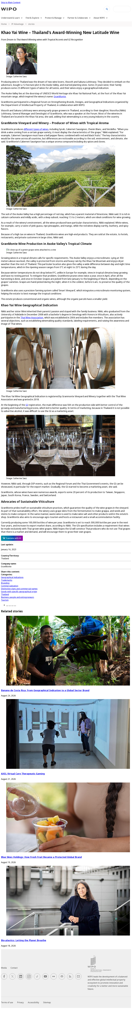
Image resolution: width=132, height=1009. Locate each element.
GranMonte (60, 96)
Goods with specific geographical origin (19, 591)
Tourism (5, 600)
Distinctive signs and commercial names (19, 588)
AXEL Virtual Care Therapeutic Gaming (23, 773)
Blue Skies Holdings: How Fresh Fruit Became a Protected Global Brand (41, 857)
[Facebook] (7, 605)
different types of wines (36, 129)
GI (27, 404)
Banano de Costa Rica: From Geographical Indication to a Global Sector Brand (45, 690)
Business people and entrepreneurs (17, 597)
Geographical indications (12, 577)
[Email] (15, 605)
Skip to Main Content (10, 2)
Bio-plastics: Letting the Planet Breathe (23, 940)
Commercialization (9, 585)
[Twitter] (10, 605)
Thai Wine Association (31, 317)
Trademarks (6, 580)
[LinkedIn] (12, 605)
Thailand (5, 594)
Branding (5, 583)
